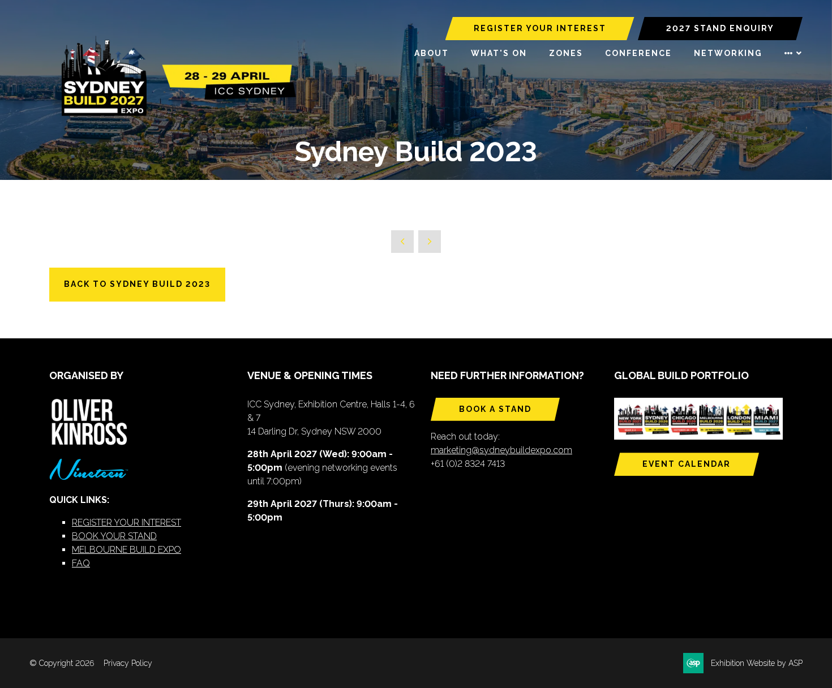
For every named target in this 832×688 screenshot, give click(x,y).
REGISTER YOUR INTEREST (540, 28)
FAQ (81, 563)
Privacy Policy (128, 663)
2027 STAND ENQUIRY (720, 28)
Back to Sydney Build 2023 (137, 284)
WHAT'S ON (499, 53)
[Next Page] (429, 241)
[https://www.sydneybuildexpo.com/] (173, 113)
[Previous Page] (402, 241)
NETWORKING (728, 53)
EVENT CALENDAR (686, 463)
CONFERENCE (638, 53)
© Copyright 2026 (61, 663)
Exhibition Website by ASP (757, 663)
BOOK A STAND (495, 409)
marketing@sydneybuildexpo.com (501, 450)
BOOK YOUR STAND (114, 536)
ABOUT (431, 53)
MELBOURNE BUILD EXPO (126, 549)
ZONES (566, 53)
